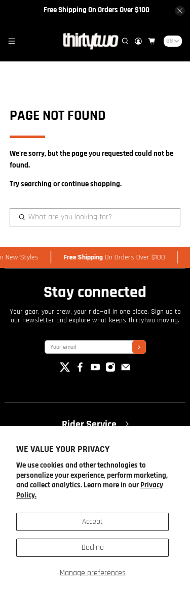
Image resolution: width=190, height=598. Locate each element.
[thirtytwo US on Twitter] (65, 370)
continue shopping (90, 184)
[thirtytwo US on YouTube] (95, 370)
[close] (180, 11)
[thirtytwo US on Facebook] (80, 370)
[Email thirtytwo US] (126, 370)
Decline (93, 547)
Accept (92, 521)
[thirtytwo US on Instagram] (110, 370)
